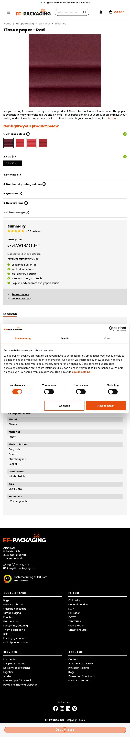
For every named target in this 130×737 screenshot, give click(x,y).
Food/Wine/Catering (15, 625)
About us (75, 652)
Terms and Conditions (81, 676)
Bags (6, 600)
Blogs (71, 672)
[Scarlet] (43, 143)
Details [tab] (65, 338)
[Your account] (101, 12)
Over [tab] (107, 338)
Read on (112, 118)
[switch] (49, 391)
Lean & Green (76, 625)
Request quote (20, 294)
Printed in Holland (78, 667)
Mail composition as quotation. (24, 254)
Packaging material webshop (20, 684)
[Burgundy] (8, 143)
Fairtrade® (74, 613)
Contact (73, 659)
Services (10, 652)
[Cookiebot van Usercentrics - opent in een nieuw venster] (111, 328)
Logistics (8, 672)
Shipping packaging (14, 608)
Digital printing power (15, 642)
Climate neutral (77, 630)
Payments (9, 659)
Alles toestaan (106, 405)
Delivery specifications (16, 667)
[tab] (10, 314)
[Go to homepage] (33, 12)
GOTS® (72, 617)
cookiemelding (81, 371)
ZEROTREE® (74, 621)
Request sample (21, 298)
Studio (7, 676)
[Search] (84, 12)
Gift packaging (12, 613)
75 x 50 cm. (13, 163)
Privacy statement (79, 680)
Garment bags (12, 621)
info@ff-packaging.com (21, 568)
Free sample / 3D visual (17, 680)
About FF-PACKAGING (80, 663)
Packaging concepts (15, 638)
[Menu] (8, 12)
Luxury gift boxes (13, 604)
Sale (5, 634)
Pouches (8, 617)
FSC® (71, 608)
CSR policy (74, 600)
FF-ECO (73, 593)
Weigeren (64, 405)
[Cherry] (20, 143)
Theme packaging (14, 630)
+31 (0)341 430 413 (18, 564)
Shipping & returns (14, 663)
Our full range (14, 593)
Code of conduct (78, 604)
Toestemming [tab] (23, 338)
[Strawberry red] (31, 143)
